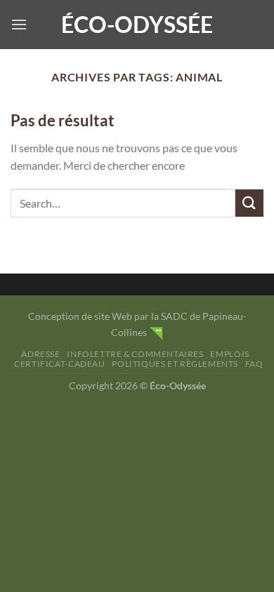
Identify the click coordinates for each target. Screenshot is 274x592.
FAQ (254, 363)
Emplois (229, 354)
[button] (19, 24)
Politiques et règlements (175, 363)
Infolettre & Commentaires (135, 354)
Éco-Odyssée (137, 24)
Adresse (40, 354)
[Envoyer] (249, 203)
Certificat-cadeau (59, 363)
